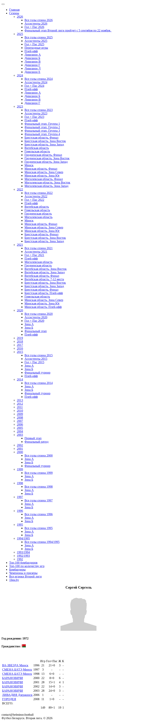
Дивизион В (33, 61)
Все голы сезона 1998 (39, 486)
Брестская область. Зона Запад (44, 144)
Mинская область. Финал (41, 224)
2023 (20, 106)
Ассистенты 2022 (36, 196)
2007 (20, 421)
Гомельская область (37, 151)
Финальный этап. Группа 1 (42, 123)
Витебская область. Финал (42, 275)
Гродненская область (38, 213)
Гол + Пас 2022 (34, 199)
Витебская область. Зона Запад (45, 272)
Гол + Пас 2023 (34, 116)
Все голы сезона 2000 (39, 455)
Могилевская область (38, 217)
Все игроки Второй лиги (25, 576)
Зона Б (29, 327)
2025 (20, 34)
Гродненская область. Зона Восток (47, 158)
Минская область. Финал (41, 168)
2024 (20, 75)
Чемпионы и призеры (23, 573)
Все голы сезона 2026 (39, 20)
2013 (20, 400)
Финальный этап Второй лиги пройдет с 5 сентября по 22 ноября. (68, 30)
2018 (20, 341)
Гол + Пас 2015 (34, 362)
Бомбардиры (17, 569)
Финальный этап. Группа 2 (42, 127)
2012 (20, 403)
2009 (20, 414)
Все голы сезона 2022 (39, 192)
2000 (20, 452)
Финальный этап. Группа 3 (42, 130)
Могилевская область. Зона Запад (46, 186)
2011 (20, 407)
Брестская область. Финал (41, 137)
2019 (20, 338)
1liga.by (14, 580)
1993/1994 (23, 552)
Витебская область (37, 148)
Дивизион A (33, 54)
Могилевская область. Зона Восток (47, 182)
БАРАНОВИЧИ (12, 678)
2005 (20, 427)
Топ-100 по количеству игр (26, 566)
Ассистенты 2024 (36, 82)
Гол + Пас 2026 (34, 27)
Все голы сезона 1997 (39, 500)
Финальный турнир (37, 372)
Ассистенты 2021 (36, 251)
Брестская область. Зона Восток (45, 141)
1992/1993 (23, 555)
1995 (20, 524)
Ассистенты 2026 (36, 23)
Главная (14, 9)
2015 (20, 351)
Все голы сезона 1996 (39, 514)
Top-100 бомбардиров (23, 562)
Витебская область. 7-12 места (44, 279)
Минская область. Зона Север (44, 172)
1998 (20, 483)
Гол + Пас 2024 (34, 85)
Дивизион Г (32, 65)
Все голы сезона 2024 (39, 78)
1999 (20, 469)
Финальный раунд (36, 441)
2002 (20, 445)
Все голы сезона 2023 (39, 110)
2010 (20, 410)
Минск (29, 165)
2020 (20, 310)
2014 (20, 379)
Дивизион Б (32, 58)
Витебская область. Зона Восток (46, 269)
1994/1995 (23, 538)
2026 (20, 16)
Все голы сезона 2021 (39, 248)
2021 (20, 244)
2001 (20, 448)
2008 (20, 417)
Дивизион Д (33, 68)
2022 (20, 189)
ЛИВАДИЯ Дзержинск (17, 695)
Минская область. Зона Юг (42, 175)
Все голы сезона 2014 (39, 383)
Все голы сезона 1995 (39, 528)
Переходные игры (36, 47)
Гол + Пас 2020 (34, 320)
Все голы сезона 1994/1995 (42, 541)
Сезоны (14, 13)
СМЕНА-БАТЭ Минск (17, 669)
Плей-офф (31, 51)
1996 (20, 510)
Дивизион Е (32, 72)
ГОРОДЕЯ (9, 699)
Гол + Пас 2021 (34, 255)
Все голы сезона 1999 (39, 472)
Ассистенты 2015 (36, 358)
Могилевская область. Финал (44, 179)
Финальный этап (36, 331)
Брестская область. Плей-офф (44, 293)
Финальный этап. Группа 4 (42, 134)
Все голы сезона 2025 (39, 37)
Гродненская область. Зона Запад (46, 161)
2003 (20, 434)
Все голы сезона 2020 (39, 313)
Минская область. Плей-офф (43, 307)
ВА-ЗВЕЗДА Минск (15, 665)
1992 (20, 559)
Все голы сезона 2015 (39, 355)
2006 (20, 424)
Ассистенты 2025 (36, 40)
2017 (20, 345)
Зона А (29, 324)
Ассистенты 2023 (36, 113)
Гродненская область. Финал (43, 154)
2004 (20, 431)
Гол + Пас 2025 (34, 44)
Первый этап (33, 438)
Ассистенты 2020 (36, 317)
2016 (20, 348)
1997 (20, 497)
